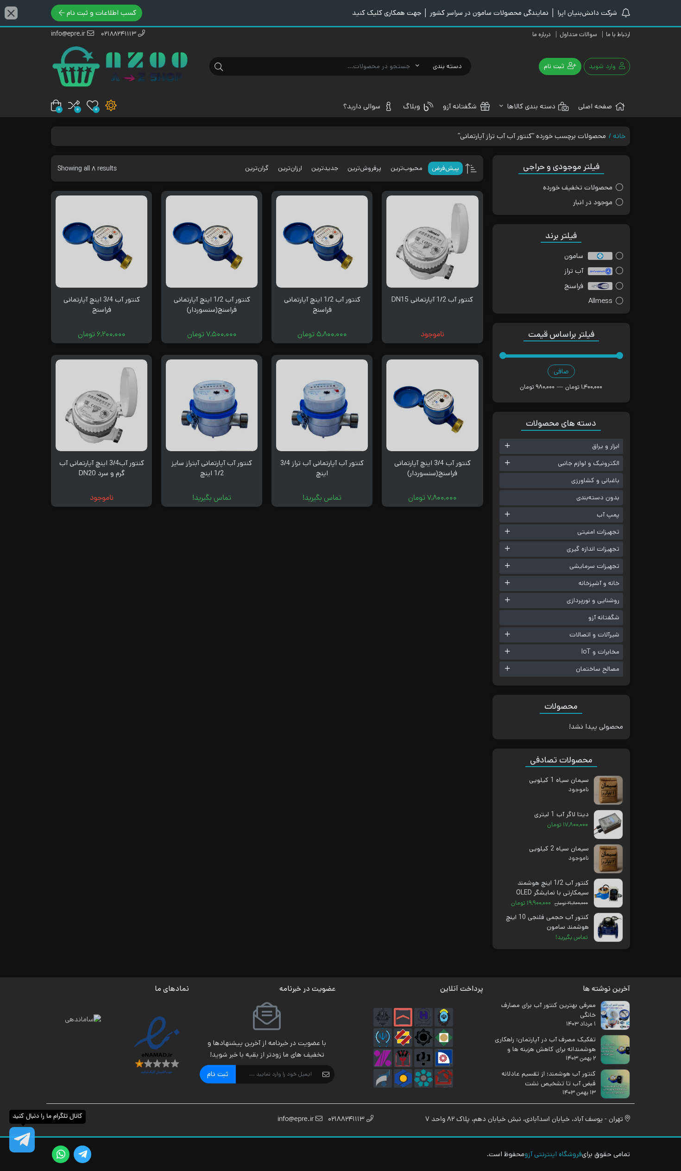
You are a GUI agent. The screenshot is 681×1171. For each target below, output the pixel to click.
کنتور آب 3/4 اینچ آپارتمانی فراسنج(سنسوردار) (432, 468)
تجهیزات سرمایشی (594, 566)
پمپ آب (608, 514)
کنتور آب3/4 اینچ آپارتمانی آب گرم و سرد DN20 (101, 468)
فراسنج (573, 286)
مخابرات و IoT (600, 651)
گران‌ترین (257, 168)
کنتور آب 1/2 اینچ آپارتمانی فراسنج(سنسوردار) (212, 305)
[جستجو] (218, 66)
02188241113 (119, 34)
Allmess (600, 301)
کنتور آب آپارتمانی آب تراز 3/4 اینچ (322, 468)
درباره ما (541, 34)
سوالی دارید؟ (361, 106)
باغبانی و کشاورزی (595, 480)
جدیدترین (324, 168)
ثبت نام (217, 1074)
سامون (573, 256)
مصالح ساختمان (597, 669)
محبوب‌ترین (406, 168)
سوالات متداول (578, 34)
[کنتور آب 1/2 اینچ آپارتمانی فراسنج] (322, 241)
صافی (561, 371)
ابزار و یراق (605, 446)
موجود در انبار (592, 202)
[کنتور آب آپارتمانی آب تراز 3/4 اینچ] (322, 405)
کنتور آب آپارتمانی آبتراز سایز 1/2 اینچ (211, 468)
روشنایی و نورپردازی (593, 600)
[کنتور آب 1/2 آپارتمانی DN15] (432, 241)
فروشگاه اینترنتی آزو (553, 1154)
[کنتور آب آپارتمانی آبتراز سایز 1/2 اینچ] (212, 405)
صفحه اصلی (595, 106)
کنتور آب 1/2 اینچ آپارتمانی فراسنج (322, 305)
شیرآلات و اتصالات (594, 634)
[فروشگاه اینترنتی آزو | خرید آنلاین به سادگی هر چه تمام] (120, 66)
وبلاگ (411, 106)
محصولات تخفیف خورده (577, 187)
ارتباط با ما (618, 34)
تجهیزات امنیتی (598, 531)
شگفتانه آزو (460, 106)
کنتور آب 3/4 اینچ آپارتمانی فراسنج (101, 305)
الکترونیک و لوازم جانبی (588, 463)
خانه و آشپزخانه (599, 583)
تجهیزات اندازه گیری (593, 549)
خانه (619, 136)
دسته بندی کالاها (530, 106)
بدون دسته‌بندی (597, 497)
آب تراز (573, 271)
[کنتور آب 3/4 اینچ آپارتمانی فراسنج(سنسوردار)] (432, 405)
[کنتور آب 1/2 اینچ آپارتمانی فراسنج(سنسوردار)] (212, 241)
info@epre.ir (69, 34)
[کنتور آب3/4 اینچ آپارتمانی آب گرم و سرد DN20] (101, 405)
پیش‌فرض (445, 168)
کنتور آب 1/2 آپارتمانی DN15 (432, 299)
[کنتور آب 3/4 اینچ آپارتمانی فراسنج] (101, 241)
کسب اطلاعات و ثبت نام (101, 13)
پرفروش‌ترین (364, 168)
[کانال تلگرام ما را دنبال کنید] (22, 1139)
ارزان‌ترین (290, 168)
